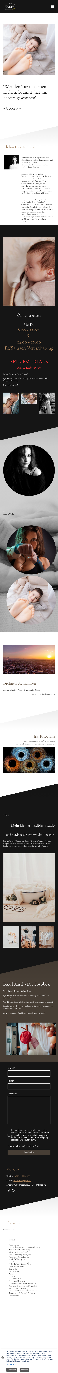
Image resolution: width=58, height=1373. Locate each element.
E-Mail (11, 1068)
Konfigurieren (11, 1364)
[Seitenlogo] (10, 6)
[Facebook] (9, 1190)
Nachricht (12, 1094)
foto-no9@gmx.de (22, 1181)
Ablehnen (24, 1370)
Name (11, 1081)
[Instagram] (13, 1190)
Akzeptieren (11, 1370)
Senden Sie (29, 1152)
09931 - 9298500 (22, 1176)
